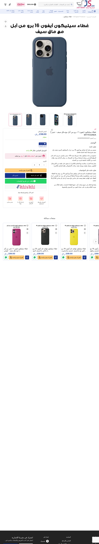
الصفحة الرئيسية (91, 16)
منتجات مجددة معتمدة (30, 11)
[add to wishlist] (6, 21)
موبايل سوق (67, 11)
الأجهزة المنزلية (83, 11)
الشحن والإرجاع (66, 540)
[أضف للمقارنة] (52, 129)
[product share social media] (6, 26)
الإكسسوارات (60, 11)
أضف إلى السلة (35, 175)
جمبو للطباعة (37, 11)
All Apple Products (79, 16)
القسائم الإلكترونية (51, 11)
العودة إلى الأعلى (89, 534)
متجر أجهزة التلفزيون (76, 11)
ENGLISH (30, 4)
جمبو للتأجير (43, 11)
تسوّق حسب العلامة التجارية (10, 11)
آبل (95, 129)
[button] (27, 257)
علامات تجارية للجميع (20, 11)
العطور (55, 11)
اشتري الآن (15, 175)
